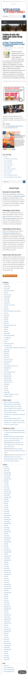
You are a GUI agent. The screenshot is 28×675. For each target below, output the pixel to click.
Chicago (6, 298)
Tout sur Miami (7, 167)
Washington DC (7, 396)
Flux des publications (8, 667)
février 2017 (6, 580)
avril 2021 (6, 533)
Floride (5, 315)
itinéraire (6, 333)
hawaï (5, 319)
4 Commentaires (8, 49)
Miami (5, 353)
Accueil (5, 156)
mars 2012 (6, 627)
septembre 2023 (7, 515)
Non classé (6, 361)
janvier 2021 (6, 535)
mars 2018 (6, 566)
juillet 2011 (6, 633)
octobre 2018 (7, 558)
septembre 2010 (7, 649)
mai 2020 (6, 546)
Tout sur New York (8, 162)
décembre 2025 (7, 472)
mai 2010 (6, 653)
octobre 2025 (7, 476)
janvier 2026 (6, 470)
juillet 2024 (6, 501)
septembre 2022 (7, 523)
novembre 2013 (7, 615)
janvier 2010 (6, 659)
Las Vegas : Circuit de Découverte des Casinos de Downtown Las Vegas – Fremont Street (14, 44)
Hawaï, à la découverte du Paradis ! (12, 402)
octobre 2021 (7, 529)
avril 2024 (6, 507)
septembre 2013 (7, 619)
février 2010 (6, 657)
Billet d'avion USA (8, 290)
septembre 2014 (7, 608)
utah (5, 388)
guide (5, 317)
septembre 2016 (7, 588)
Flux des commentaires (9, 669)
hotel (5, 329)
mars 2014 (6, 613)
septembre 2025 (7, 478)
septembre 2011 (7, 631)
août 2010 (6, 651)
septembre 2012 (7, 623)
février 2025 (6, 487)
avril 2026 (6, 466)
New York (6, 357)
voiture (5, 390)
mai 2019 (6, 554)
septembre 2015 (7, 592)
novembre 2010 (7, 645)
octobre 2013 (7, 617)
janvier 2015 (6, 604)
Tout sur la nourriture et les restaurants (12, 177)
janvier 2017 (6, 582)
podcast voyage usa (8, 372)
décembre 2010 (7, 643)
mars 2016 (6, 590)
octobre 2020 (7, 539)
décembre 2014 (7, 606)
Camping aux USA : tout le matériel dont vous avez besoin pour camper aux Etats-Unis (14, 438)
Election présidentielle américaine (11, 311)
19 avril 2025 (21, 47)
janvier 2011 (6, 641)
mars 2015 (6, 600)
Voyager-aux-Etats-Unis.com (10, 47)
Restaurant (6, 378)
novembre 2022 (7, 519)
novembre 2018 (7, 556)
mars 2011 (6, 637)
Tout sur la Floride (8, 160)
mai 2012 (6, 625)
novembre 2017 (7, 572)
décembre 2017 (7, 570)
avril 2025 (6, 483)
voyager (5, 392)
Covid (5, 307)
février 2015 (6, 602)
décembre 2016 (7, 584)
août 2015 (6, 594)
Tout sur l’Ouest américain (10, 169)
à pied (5, 284)
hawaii (5, 321)
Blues (5, 292)
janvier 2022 (6, 527)
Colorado (6, 303)
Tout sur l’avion (7, 173)
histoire (5, 323)
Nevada (5, 355)
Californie (6, 296)
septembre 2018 (7, 560)
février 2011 (6, 639)
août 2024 (6, 499)
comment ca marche (8, 305)
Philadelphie (6, 368)
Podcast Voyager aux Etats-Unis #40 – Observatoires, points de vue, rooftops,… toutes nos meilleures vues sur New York (13, 406)
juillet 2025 (6, 481)
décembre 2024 (7, 491)
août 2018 (6, 562)
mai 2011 (6, 635)
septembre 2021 (7, 531)
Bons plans (6, 294)
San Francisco (7, 382)
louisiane (6, 349)
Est (4, 313)
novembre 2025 (7, 474)
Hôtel (5, 327)
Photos (5, 370)
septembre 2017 (7, 574)
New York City (7, 359)
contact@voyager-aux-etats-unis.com (14, 126)
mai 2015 (6, 598)
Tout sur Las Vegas (8, 165)
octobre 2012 (7, 621)
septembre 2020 (7, 541)
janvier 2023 (6, 517)
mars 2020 (6, 548)
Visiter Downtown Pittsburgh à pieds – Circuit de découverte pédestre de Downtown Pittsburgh (14, 432)
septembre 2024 (7, 497)
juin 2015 (6, 596)
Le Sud (5, 339)
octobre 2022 (7, 521)
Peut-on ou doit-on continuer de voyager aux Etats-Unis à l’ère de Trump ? (14, 450)
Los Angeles (6, 345)
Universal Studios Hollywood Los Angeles (14, 347)
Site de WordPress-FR (9, 671)
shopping (6, 384)
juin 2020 (6, 543)
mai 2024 (6, 505)
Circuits (10, 81)
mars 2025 (6, 485)
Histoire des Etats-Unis (9, 325)
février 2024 (6, 511)
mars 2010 (6, 655)
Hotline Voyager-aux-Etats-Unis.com (11, 218)
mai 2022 (6, 525)
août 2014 (6, 610)
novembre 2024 (7, 493)
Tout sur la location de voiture (10, 175)
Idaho (5, 331)
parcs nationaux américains (10, 365)
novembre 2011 (7, 629)
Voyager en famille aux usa (10, 394)
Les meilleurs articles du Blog (10, 158)
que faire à (6, 374)
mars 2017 (6, 578)
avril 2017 (6, 576)
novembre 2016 (7, 586)
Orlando (5, 363)
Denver (5, 309)
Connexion (6, 665)
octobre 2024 (7, 495)
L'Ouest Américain (17, 81)
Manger (5, 351)
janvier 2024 (6, 513)
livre (5, 341)
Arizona (5, 288)
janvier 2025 (6, 489)
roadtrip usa (6, 380)
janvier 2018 (6, 568)
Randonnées (6, 376)
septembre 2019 (7, 552)
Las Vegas (23, 81)
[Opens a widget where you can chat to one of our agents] (22, 672)
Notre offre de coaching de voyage (10, 233)
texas (5, 386)
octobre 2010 (7, 647)
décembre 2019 (7, 550)
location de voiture (8, 343)
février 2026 (6, 468)
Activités (6, 81)
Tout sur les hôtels (8, 171)
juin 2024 (6, 503)
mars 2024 (6, 509)
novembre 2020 (7, 537)
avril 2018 (6, 564)
